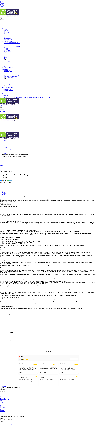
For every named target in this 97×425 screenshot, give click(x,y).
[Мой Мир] (3, 180)
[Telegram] (11, 180)
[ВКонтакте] (1, 180)
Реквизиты (2, 403)
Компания (2, 396)
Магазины (2, 404)
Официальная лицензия (4, 399)
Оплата (3, 192)
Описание (4, 191)
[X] (5, 180)
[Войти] (0, 128)
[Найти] (3, 19)
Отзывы (3, 194)
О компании (2, 398)
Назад (6, 150)
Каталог (1, 406)
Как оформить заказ (3, 407)
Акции (1, 400)
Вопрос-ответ (2, 411)
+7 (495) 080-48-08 (3, 20)
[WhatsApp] (8, 180)
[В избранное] (0, 178)
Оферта (1, 422)
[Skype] (9, 180)
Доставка (4, 193)
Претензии (2, 405)
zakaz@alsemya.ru (5, 153)
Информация (2, 402)
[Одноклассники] (2, 180)
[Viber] (6, 180)
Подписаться (3, 389)
